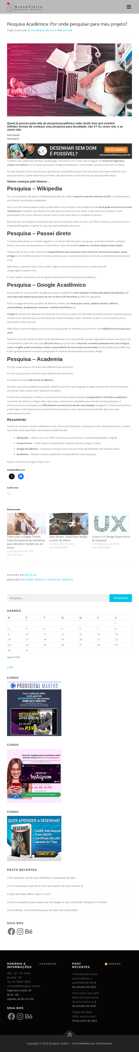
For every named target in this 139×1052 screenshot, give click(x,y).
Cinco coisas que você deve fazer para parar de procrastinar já (45, 886)
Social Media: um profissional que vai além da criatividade (42, 910)
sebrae (114, 963)
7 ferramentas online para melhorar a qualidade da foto (41, 877)
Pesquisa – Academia (35, 359)
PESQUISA (54, 579)
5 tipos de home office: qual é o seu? (29, 894)
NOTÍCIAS (31, 574)
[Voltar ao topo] (69, 1035)
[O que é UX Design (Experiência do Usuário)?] (111, 524)
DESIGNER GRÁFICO (33, 579)
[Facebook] (11, 931)
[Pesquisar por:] (57, 598)
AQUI (47, 461)
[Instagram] (20, 931)
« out (10, 666)
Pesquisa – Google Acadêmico (46, 285)
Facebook (48, 963)
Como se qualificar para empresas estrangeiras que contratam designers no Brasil (57, 902)
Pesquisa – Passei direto (39, 233)
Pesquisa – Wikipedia (34, 189)
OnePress (84, 1043)
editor (68, 30)
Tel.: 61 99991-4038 (18, 981)
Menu (129, 6)
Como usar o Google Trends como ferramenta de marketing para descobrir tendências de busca (26, 542)
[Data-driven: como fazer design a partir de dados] (68, 524)
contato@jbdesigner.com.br (24, 986)
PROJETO (67, 579)
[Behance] (28, 931)
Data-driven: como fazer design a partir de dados (68, 538)
